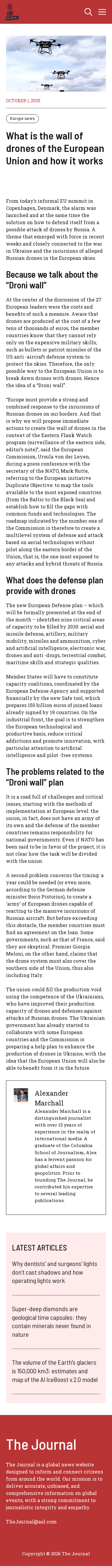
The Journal (76, 1553)
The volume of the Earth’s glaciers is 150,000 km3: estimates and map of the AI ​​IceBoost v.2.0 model (55, 1370)
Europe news (22, 118)
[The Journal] (11, 12)
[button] (88, 12)
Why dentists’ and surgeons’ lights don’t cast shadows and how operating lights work (54, 1271)
